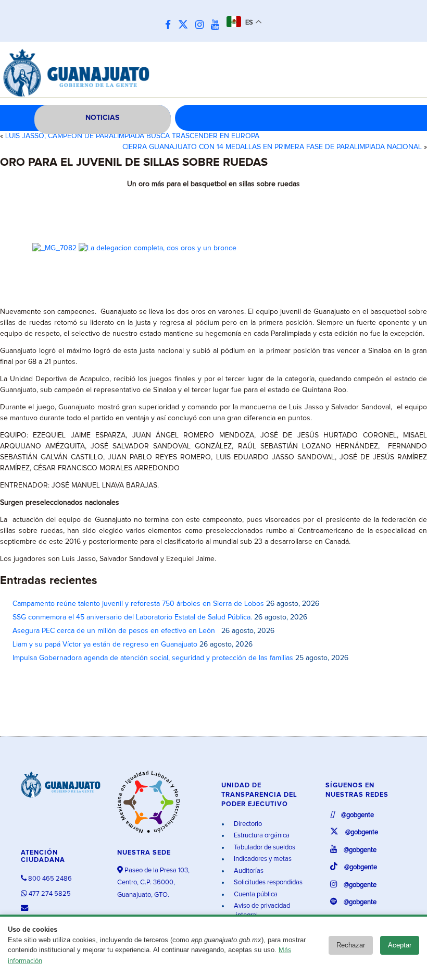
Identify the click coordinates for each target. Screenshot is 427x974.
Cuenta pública (255, 894)
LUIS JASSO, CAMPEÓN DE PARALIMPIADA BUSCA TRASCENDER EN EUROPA (132, 136)
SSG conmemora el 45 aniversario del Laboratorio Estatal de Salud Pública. (132, 617)
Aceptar (399, 945)
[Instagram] (202, 25)
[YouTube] (217, 25)
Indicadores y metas (262, 859)
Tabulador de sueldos (263, 847)
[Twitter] (185, 25)
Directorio (247, 824)
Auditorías (247, 871)
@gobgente (357, 815)
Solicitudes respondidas (267, 882)
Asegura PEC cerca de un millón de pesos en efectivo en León (115, 631)
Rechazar (350, 945)
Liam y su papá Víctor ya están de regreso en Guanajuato (104, 644)
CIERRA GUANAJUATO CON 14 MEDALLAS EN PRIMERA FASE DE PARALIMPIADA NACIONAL (272, 147)
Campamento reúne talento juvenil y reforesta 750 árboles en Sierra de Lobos (138, 603)
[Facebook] (170, 25)
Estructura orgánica (261, 835)
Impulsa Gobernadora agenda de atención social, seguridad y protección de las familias (152, 658)
